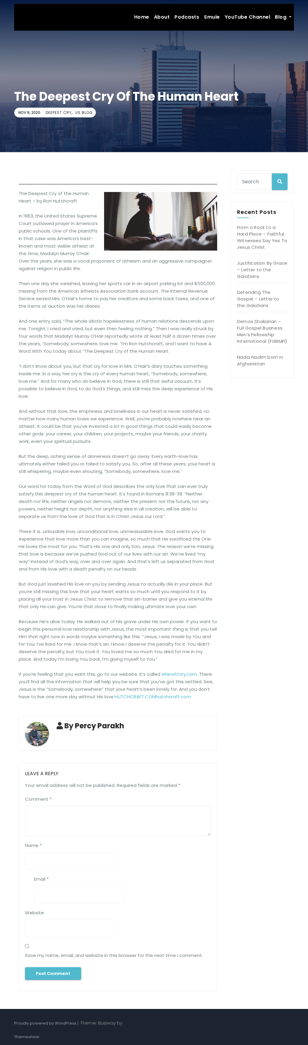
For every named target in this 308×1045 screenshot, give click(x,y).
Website (34, 912)
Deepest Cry (59, 112)
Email (41, 879)
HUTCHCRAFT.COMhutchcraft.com (153, 696)
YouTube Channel (247, 17)
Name (33, 845)
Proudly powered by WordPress (45, 1023)
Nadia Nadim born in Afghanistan (260, 360)
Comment (38, 799)
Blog (281, 17)
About (162, 17)
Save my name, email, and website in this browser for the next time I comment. (114, 955)
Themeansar (26, 1037)
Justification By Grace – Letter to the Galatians (262, 269)
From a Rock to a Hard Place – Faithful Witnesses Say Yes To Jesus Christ (262, 237)
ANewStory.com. (180, 674)
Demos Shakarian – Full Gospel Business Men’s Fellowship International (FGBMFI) (262, 331)
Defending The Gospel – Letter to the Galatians (258, 299)
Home (141, 17)
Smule (212, 17)
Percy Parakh (99, 726)
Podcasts (186, 17)
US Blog (84, 112)
